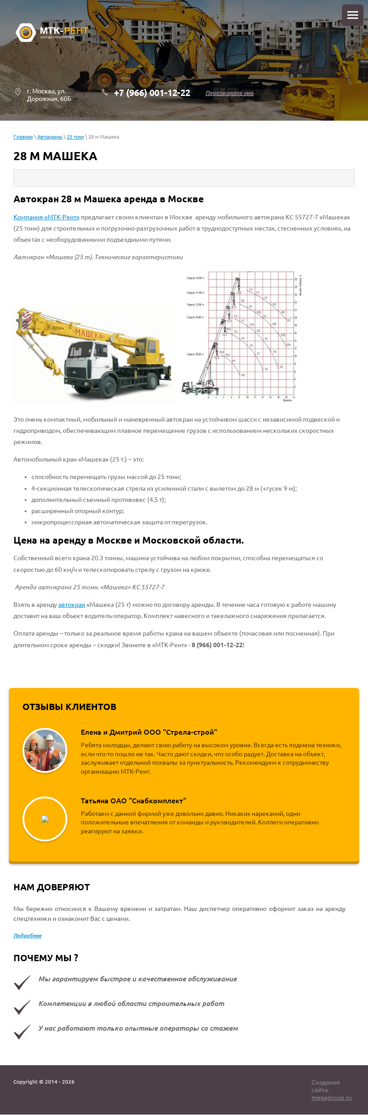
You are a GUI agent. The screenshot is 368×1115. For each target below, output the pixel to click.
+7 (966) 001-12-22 (152, 92)
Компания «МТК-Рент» (46, 217)
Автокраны (49, 136)
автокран (71, 604)
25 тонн (75, 136)
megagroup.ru (331, 1097)
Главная (23, 136)
